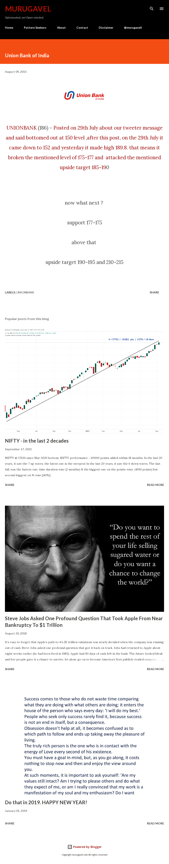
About (61, 27)
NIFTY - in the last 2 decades (37, 441)
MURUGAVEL (28, 8)
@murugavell (133, 27)
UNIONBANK (22, 128)
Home (9, 27)
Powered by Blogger (87, 847)
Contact (82, 27)
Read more (155, 485)
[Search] (151, 7)
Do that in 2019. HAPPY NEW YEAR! (46, 802)
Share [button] (154, 292)
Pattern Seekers (35, 27)
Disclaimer (106, 27)
